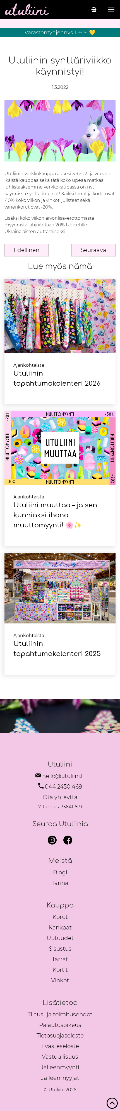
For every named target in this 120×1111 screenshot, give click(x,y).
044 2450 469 (63, 786)
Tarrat (60, 959)
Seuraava (93, 250)
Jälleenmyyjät (60, 1078)
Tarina (60, 883)
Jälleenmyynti (60, 1067)
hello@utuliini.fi (63, 776)
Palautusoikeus (60, 1025)
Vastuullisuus (60, 1056)
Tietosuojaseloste (60, 1035)
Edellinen (26, 250)
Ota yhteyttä (60, 797)
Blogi (60, 872)
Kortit (60, 969)
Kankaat (60, 927)
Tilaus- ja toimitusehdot (60, 1014)
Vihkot (60, 980)
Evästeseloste (60, 1046)
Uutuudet (60, 938)
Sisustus (60, 948)
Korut (60, 917)
